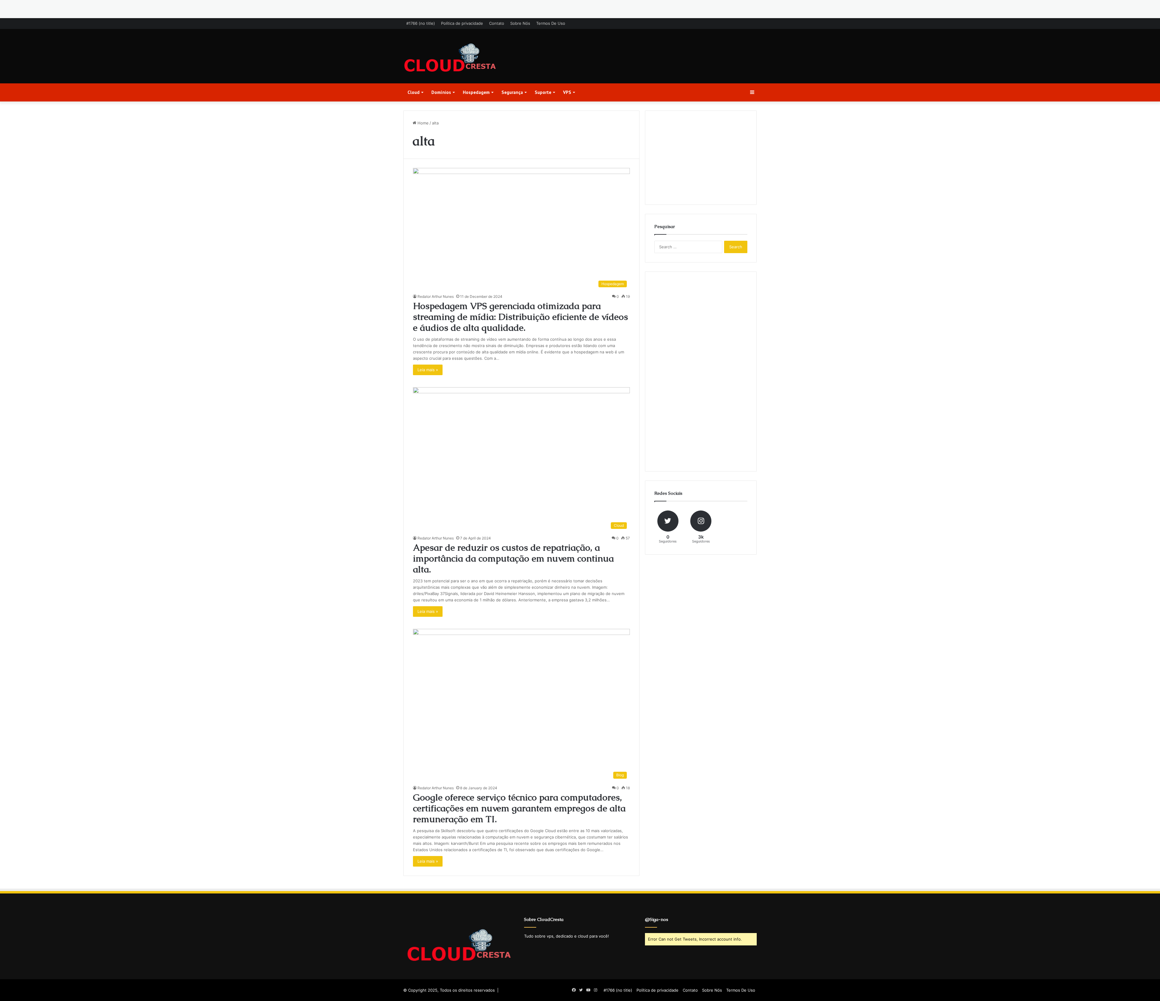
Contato (496, 23)
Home (422, 123)
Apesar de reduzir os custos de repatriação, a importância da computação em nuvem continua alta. (513, 558)
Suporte (543, 92)
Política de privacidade (462, 23)
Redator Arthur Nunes (435, 296)
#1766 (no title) (420, 23)
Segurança (512, 92)
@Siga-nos (656, 919)
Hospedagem (476, 92)
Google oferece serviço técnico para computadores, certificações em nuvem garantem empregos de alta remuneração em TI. (519, 808)
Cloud (414, 92)
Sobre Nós (520, 23)
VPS (567, 92)
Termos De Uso (550, 23)
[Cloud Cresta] (450, 58)
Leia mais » (427, 369)
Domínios (441, 92)
